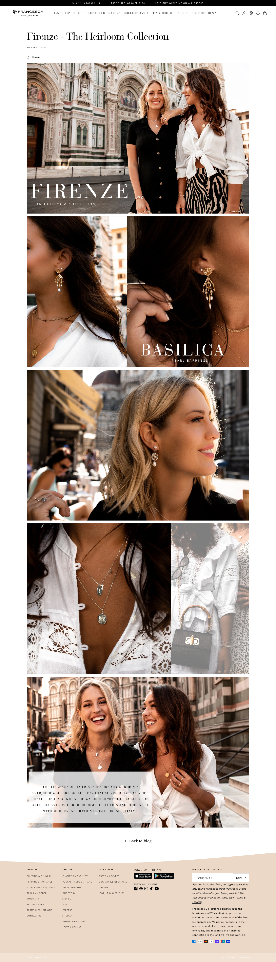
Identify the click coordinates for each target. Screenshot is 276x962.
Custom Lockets (109, 876)
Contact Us (34, 915)
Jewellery (62, 13)
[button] (62, 13)
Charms (103, 887)
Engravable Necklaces (113, 881)
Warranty (33, 898)
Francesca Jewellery (239, 957)
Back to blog (140, 840)
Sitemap (67, 915)
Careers (67, 910)
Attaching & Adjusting (41, 887)
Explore (183, 13)
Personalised (94, 13)
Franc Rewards (71, 887)
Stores (66, 898)
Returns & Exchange (40, 881)
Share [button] (36, 57)
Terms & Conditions (39, 910)
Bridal (167, 13)
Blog (65, 904)
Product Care (35, 904)
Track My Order (37, 893)
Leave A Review (71, 927)
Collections (134, 13)
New (76, 13)
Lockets (114, 13)
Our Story (68, 893)
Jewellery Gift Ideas (111, 893)
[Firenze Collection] (138, 138)
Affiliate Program (73, 921)
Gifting (153, 13)
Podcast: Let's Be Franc (77, 881)
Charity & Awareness (75, 876)
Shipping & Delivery (39, 876)
